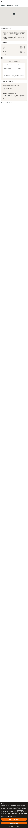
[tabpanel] (14, 55)
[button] (25, 2)
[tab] (3, 5)
